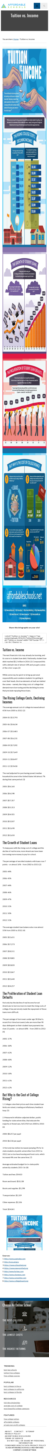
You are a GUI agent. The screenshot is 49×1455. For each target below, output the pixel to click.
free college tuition (11, 1419)
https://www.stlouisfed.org (15, 1265)
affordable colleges (11, 1422)
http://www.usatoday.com (14, 1259)
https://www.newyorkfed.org (16, 1268)
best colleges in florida (13, 1392)
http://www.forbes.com (14, 1271)
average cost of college (13, 1406)
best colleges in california (14, 1389)
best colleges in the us (12, 1386)
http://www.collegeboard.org (16, 1281)
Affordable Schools (13, 6)
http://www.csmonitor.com (15, 1278)
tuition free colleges (12, 1373)
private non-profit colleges (14, 1425)
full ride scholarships (12, 1403)
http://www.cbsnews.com (14, 1274)
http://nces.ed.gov (11, 1262)
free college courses (12, 1376)
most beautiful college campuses (16, 1409)
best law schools (10, 1370)
